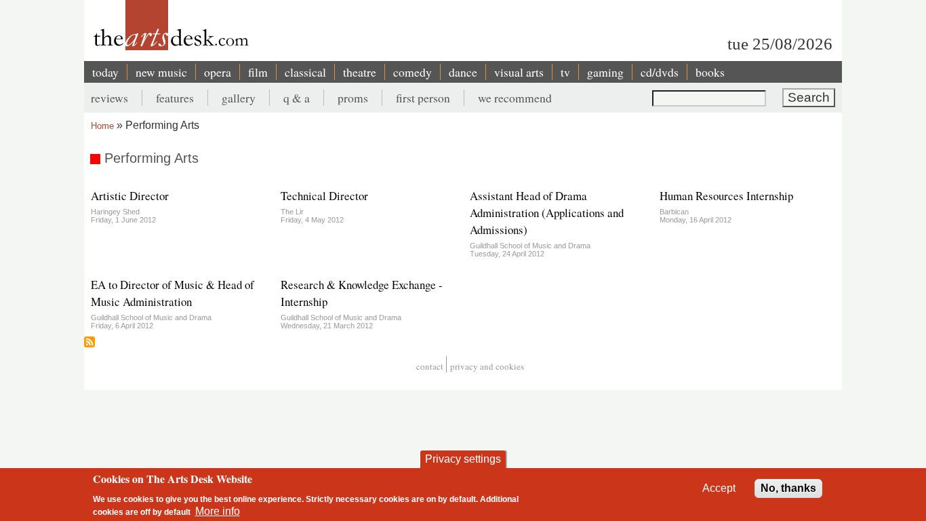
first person (423, 98)
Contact (429, 366)
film (258, 72)
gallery (239, 98)
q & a (296, 98)
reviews (109, 98)
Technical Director (324, 196)
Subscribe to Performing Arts (89, 341)
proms (353, 98)
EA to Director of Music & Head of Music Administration (172, 293)
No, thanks (788, 488)
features (175, 98)
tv (565, 72)
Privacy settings (463, 459)
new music (161, 72)
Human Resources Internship (726, 196)
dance (463, 72)
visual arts (519, 72)
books (710, 72)
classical (305, 72)
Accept (719, 488)
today (105, 72)
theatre (359, 72)
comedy (412, 72)
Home (102, 126)
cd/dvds (660, 72)
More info (217, 511)
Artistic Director (130, 196)
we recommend (515, 98)
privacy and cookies (487, 366)
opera (217, 72)
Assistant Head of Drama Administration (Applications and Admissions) (547, 212)
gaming (605, 72)
